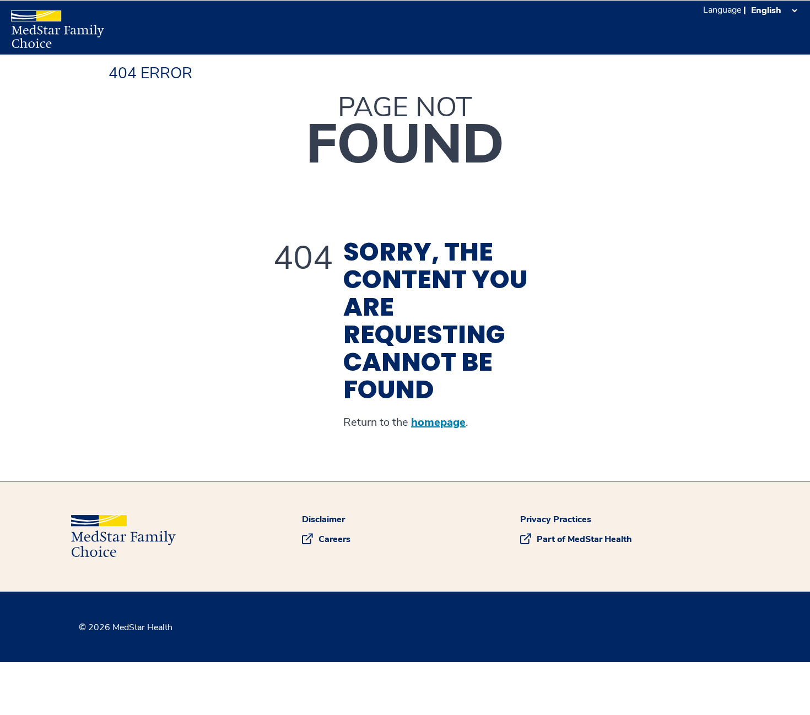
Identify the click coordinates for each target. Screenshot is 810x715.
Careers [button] (334, 539)
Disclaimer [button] (323, 519)
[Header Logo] (52, 24)
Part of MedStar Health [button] (584, 539)
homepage (438, 422)
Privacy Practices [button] (555, 519)
